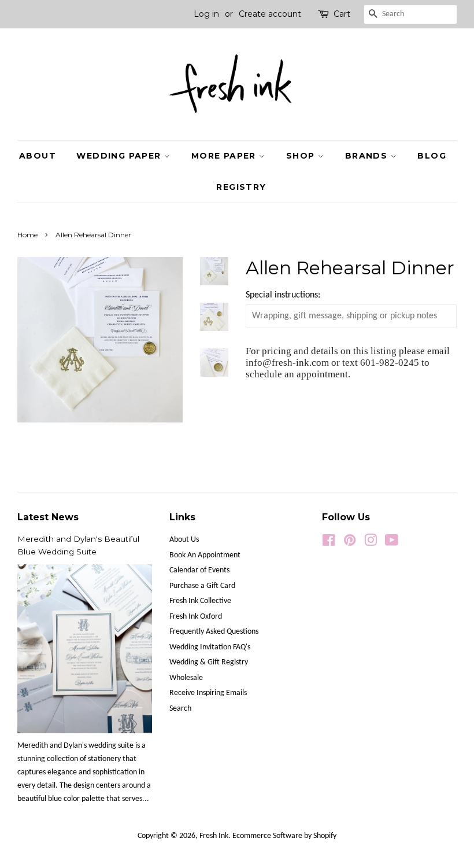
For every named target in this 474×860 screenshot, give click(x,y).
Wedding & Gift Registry (208, 662)
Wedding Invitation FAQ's (209, 647)
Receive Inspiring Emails (208, 693)
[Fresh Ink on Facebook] (328, 543)
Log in (206, 14)
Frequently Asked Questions (213, 631)
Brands (368, 155)
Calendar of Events (199, 570)
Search (180, 708)
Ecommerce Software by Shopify (284, 836)
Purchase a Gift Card (202, 586)
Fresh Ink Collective (200, 601)
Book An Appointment (204, 555)
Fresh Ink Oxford (195, 616)
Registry (241, 187)
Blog (431, 155)
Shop (302, 155)
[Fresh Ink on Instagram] (370, 543)
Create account (270, 14)
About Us (184, 539)
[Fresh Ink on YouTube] (391, 543)
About (37, 155)
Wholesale (186, 678)
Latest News (48, 517)
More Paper (225, 155)
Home (27, 234)
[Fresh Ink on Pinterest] (349, 543)
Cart (342, 14)
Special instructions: (283, 295)
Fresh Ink (213, 836)
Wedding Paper (120, 155)
